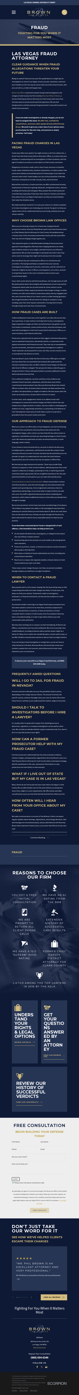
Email (43, 1149)
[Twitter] (42, 1367)
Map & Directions (39, 1348)
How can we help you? (20, 1164)
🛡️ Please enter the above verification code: (28, 1183)
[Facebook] (37, 1367)
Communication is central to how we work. (27, 482)
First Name (16, 1142)
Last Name (44, 1142)
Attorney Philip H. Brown (51, 96)
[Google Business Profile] (46, 1367)
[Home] (38, 12)
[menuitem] (14, 1390)
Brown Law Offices (18, 93)
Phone (14, 1149)
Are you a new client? (19, 1157)
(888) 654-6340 (39, 1357)
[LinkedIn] (32, 1367)
